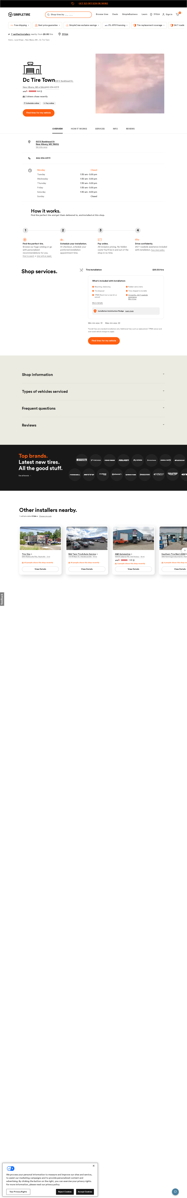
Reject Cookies (65, 1192)
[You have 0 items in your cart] (177, 14)
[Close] (94, 1166)
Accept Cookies (85, 1192)
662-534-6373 (52, 87)
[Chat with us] (175, 1191)
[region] (50, 1180)
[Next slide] (184, 550)
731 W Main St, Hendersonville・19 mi (82, 557)
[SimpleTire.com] (19, 14)
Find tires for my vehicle (38, 113)
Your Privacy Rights (18, 1192)
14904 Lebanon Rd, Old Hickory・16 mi (130, 557)
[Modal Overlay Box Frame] (93, 4)
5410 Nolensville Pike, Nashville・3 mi (36, 557)
